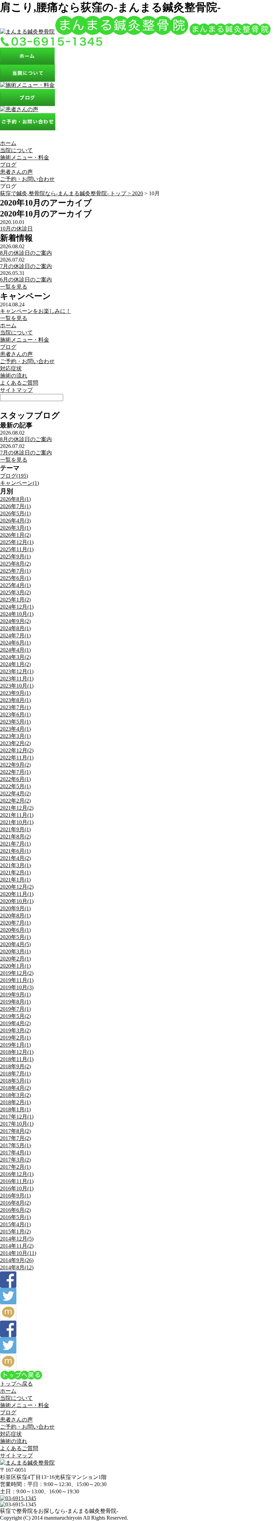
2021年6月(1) (15, 851)
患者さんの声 (16, 172)
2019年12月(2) (16, 973)
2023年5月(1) (15, 722)
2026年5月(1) (15, 513)
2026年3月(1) (15, 528)
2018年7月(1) (15, 1073)
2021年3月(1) (15, 865)
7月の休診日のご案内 (26, 266)
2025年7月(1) (15, 571)
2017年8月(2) (15, 1131)
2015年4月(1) (15, 1224)
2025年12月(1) (16, 542)
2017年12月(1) (16, 1117)
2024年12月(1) (16, 607)
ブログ (8, 165)
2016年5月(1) (15, 1217)
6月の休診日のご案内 (26, 279)
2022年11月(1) (16, 757)
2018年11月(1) (16, 1059)
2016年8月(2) (15, 1203)
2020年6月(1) (15, 930)
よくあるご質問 (19, 383)
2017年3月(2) (15, 1160)
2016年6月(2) (15, 1210)
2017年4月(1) (15, 1152)
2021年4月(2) (15, 858)
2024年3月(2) (15, 657)
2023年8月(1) (15, 700)
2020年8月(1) (15, 915)
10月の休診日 (16, 229)
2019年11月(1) (16, 980)
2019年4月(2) (15, 1023)
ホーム (8, 143)
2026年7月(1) (15, 506)
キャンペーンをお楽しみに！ (35, 311)
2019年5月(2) (15, 1016)
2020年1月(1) (15, 966)
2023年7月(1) (15, 707)
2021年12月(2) (16, 808)
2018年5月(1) (15, 1081)
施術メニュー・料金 (24, 157)
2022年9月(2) (15, 765)
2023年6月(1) (15, 714)
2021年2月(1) (15, 872)
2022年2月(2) (15, 801)
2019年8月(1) (15, 1002)
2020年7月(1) (15, 923)
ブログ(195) (14, 476)
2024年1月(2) (15, 664)
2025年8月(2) (15, 564)
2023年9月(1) (15, 693)
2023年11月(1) (16, 679)
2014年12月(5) (16, 1239)
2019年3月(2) (15, 1030)
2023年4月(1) (15, 729)
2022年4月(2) (15, 793)
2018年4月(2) (15, 1088)
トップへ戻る (16, 1384)
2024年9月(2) (15, 621)
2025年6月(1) (15, 578)
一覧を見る (13, 287)
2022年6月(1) (15, 779)
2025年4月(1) (15, 585)
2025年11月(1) (16, 549)
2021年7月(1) (15, 844)
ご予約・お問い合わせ (27, 179)
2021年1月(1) (15, 880)
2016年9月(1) (15, 1196)
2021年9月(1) (15, 829)
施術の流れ (13, 376)
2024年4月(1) (15, 650)
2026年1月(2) (15, 535)
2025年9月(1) (15, 556)
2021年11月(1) (16, 815)
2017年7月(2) (15, 1138)
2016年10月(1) (16, 1188)
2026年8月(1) (15, 499)
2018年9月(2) (15, 1066)
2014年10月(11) (18, 1253)
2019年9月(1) (15, 994)
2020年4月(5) (15, 944)
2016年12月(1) (16, 1174)
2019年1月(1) (15, 1045)
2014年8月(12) (16, 1267)
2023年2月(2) (15, 743)
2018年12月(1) (16, 1052)
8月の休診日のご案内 (26, 253)
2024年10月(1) (16, 614)
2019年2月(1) (15, 1038)
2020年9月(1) (15, 908)
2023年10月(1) (16, 686)
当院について (16, 150)
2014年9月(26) (16, 1260)
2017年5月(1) (15, 1145)
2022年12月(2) (16, 750)
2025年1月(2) (15, 600)
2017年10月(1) (16, 1124)
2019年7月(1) (15, 1009)
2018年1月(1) (15, 1109)
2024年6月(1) (15, 643)
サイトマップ (16, 390)
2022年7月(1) (15, 772)
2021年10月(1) (16, 822)
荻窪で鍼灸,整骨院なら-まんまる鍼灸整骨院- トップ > (66, 193)
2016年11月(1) (16, 1181)
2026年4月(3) (15, 521)
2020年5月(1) (15, 937)
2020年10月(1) (16, 901)
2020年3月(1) (15, 951)
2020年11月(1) (16, 894)
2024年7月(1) (15, 635)
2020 (137, 193)
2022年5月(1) (15, 786)
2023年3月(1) (15, 736)
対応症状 (11, 368)
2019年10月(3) (16, 987)
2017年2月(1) (15, 1167)
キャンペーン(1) (19, 483)
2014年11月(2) (16, 1246)
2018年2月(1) (15, 1102)
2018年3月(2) (15, 1095)
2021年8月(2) (15, 836)
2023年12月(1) (16, 671)
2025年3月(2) (15, 592)
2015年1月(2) (15, 1231)
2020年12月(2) (16, 887)
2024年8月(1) (15, 628)
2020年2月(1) (15, 959)
